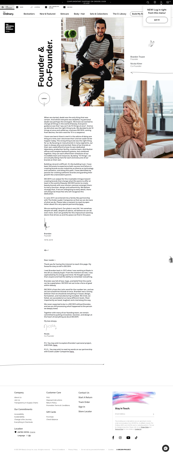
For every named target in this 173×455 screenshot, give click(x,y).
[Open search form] (148, 2)
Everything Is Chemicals (23, 422)
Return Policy (51, 403)
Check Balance (52, 419)
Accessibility (19, 414)
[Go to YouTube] (128, 438)
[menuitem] (7, 7)
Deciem (69, 7)
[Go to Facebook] (113, 438)
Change (32, 432)
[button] (47, 13)
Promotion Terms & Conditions (58, 405)
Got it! (157, 20)
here (81, 204)
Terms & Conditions (58, 449)
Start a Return (85, 397)
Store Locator (85, 411)
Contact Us (138, 429)
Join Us (17, 400)
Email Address (120, 414)
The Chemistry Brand (54, 7)
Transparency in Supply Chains (26, 403)
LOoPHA (37, 7)
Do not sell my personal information (93, 449)
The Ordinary (9, 7)
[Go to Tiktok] (136, 438)
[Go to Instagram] (120, 438)
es (27, 436)
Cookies (111, 449)
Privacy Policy (145, 427)
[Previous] (62, 2)
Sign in (82, 407)
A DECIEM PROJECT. (124, 449)
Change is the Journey (23, 419)
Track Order (84, 402)
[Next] (110, 2)
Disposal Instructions (54, 400)
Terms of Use (119, 429)
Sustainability (19, 417)
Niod (21, 7)
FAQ (48, 397)
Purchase (50, 417)
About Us (17, 397)
